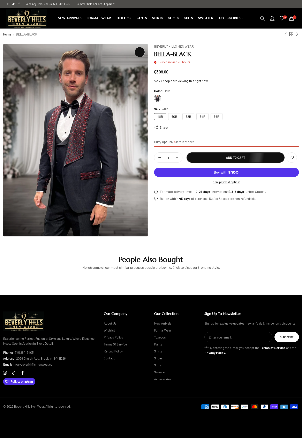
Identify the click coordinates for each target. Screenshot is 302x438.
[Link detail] (7, 4)
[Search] (262, 18)
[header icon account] (272, 18)
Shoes (158, 358)
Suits (157, 365)
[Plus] (177, 157)
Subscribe (287, 337)
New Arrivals (163, 323)
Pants (158, 344)
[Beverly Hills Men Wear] (26, 18)
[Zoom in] (140, 52)
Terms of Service (115, 344)
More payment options (226, 182)
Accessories (162, 379)
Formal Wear (162, 330)
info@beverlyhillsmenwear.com (29, 364)
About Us (110, 323)
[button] (292, 157)
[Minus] (159, 157)
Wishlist (109, 330)
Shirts (158, 351)
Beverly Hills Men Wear (174, 46)
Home (7, 34)
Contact (109, 358)
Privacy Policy (113, 337)
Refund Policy (113, 351)
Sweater (160, 372)
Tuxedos (160, 337)
